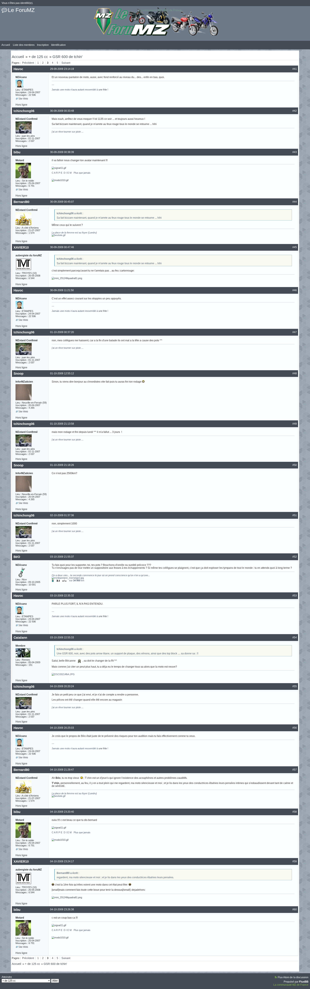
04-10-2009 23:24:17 (62, 861)
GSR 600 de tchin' (67, 57)
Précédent (28, 62)
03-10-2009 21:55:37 (62, 556)
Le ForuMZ (21, 10)
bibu (17, 152)
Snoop (18, 373)
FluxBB (303, 981)
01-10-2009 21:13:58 (62, 423)
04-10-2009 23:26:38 (62, 909)
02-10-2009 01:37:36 (62, 515)
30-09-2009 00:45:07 (62, 201)
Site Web (23, 98)
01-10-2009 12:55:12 (62, 373)
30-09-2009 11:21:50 (62, 290)
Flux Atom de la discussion (293, 977)
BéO (17, 557)
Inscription (43, 45)
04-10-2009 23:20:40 (62, 811)
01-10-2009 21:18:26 (62, 465)
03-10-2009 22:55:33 (62, 637)
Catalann (20, 637)
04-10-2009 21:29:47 (62, 769)
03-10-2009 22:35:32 (62, 595)
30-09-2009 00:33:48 (62, 110)
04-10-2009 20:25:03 (62, 727)
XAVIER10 (21, 247)
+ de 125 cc (38, 57)
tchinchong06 (24, 111)
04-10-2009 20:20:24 (62, 686)
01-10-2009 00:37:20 (62, 332)
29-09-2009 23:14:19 (62, 69)
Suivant (66, 62)
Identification (58, 45)
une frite (102, 89)
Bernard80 (21, 202)
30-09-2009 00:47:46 (62, 247)
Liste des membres (24, 45)
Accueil (5, 45)
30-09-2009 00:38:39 (62, 152)
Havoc (18, 69)
